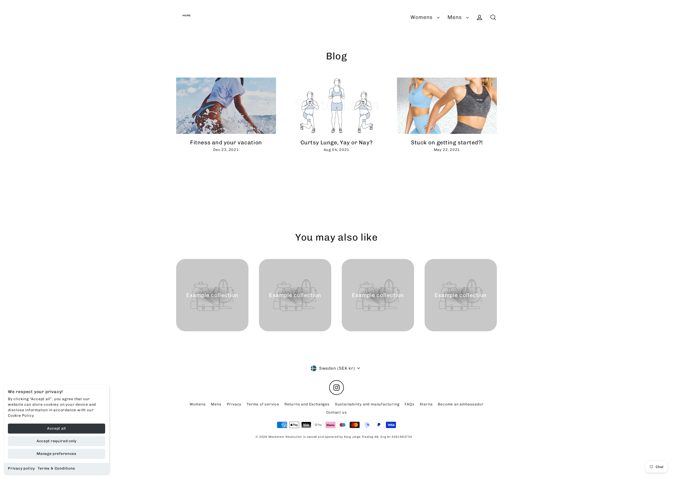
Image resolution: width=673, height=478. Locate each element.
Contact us (336, 412)
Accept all (56, 428)
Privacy (234, 404)
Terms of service (263, 404)
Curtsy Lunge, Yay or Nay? (336, 142)
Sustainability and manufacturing (367, 404)
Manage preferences (57, 453)
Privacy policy (21, 468)
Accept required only (57, 441)
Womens (422, 17)
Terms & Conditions (56, 468)
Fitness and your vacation (226, 142)
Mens (455, 17)
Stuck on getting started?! (447, 142)
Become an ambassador (460, 404)
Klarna (426, 404)
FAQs (409, 404)
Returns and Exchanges (307, 404)
